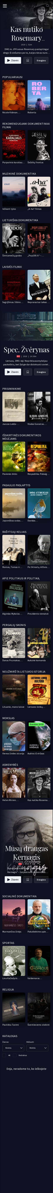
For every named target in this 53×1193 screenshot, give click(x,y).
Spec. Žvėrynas (26, 349)
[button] (13, 1048)
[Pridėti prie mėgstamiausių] (27, 60)
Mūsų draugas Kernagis (26, 852)
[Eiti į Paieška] (47, 6)
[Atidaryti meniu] (4, 5)
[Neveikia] (13, 503)
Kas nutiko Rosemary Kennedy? (26, 37)
